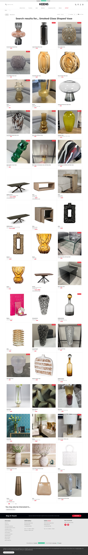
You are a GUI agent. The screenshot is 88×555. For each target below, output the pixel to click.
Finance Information (8, 530)
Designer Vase (64, 136)
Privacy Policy (7, 538)
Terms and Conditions (9, 526)
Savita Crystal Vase (61, 348)
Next (16, 503)
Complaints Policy (8, 529)
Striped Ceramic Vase (36, 378)
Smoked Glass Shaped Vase (12, 46)
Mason (34, 257)
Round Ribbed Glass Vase (11, 75)
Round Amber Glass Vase (63, 75)
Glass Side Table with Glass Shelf (64, 256)
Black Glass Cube (61, 286)
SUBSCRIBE (76, 515)
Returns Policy (7, 537)
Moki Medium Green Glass (12, 165)
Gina (36, 499)
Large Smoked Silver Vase (37, 46)
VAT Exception (7, 532)
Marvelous (63, 410)
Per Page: (71, 14)
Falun (34, 195)
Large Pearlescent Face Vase (63, 498)
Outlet (66, 8)
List (82, 14)
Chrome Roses (35, 319)
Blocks (10, 319)
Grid (79, 14)
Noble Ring (9, 410)
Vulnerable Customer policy (10, 527)
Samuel (9, 257)
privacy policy (79, 548)
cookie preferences (29, 549)
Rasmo (36, 105)
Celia (9, 349)
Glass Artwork (35, 410)
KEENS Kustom (12, 195)
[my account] (80, 4)
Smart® (36, 287)
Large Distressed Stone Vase (37, 468)
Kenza (10, 499)
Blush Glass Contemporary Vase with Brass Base (41, 164)
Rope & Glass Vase (61, 46)
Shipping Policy (8, 535)
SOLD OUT (18, 260)
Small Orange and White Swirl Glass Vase (66, 164)
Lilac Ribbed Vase (10, 378)
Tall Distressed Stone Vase (12, 468)
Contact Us (7, 524)
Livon (8, 105)
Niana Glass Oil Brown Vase (37, 135)
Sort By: (58, 14)
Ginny (61, 469)
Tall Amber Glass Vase (36, 75)
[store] (78, 4)
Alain (60, 227)
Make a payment (8, 540)
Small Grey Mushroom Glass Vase (64, 104)
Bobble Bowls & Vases (11, 509)
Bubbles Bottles (62, 319)
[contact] (75, 4)
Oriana (36, 439)
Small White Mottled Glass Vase (13, 135)
